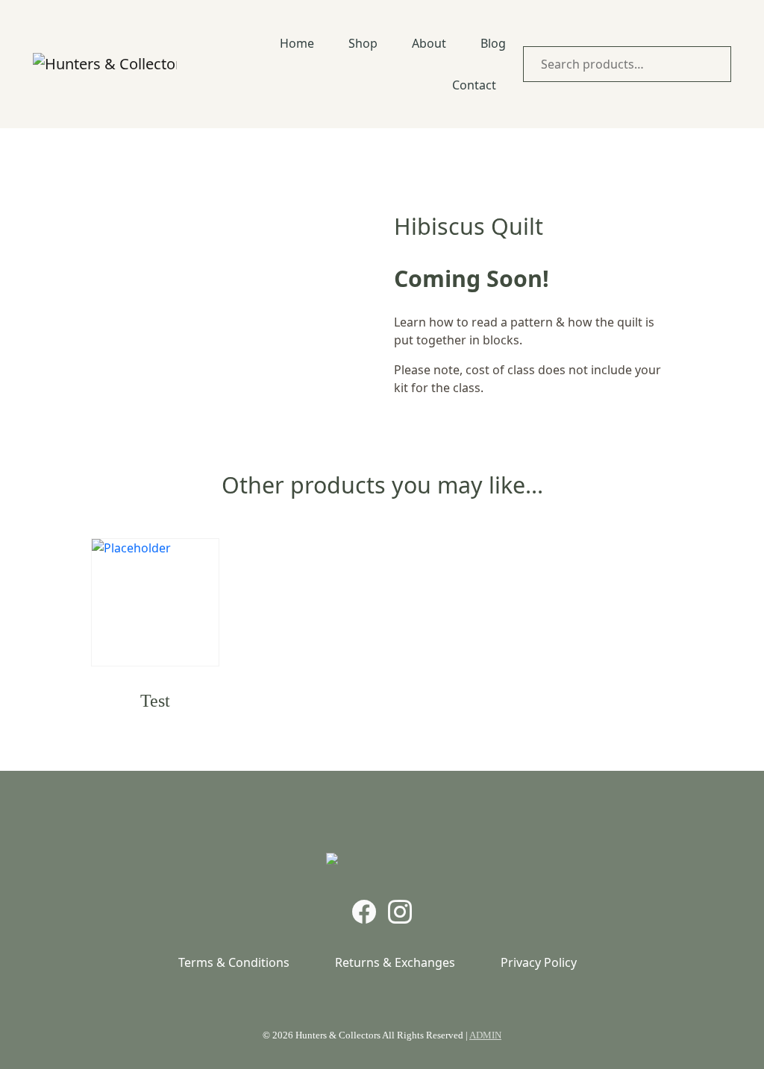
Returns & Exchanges (395, 962)
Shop (363, 43)
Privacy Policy (539, 962)
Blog (493, 43)
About (429, 43)
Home (297, 43)
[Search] (716, 64)
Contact (474, 85)
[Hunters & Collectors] (105, 64)
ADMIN (485, 1035)
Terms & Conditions (233, 962)
